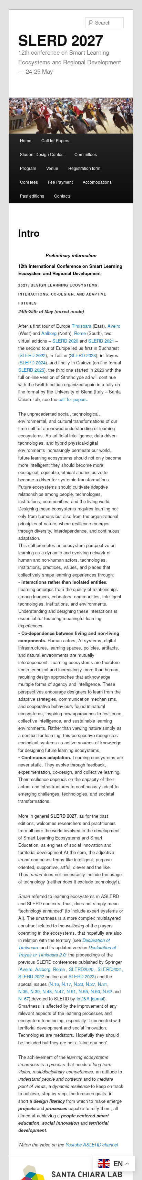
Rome (80, 333)
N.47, (59, 991)
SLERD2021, (110, 969)
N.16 (54, 984)
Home (25, 140)
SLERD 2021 (101, 340)
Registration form (84, 168)
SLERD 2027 (60, 39)
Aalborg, (44, 969)
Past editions (32, 196)
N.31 (102, 984)
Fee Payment (60, 182)
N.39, (35, 991)
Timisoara (81, 326)
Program (28, 168)
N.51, (72, 991)
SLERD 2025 (31, 369)
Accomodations (97, 182)
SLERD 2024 (32, 362)
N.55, (84, 991)
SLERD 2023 (83, 355)
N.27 (90, 984)
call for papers (73, 399)
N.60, (96, 991)
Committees (85, 154)
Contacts (62, 196)
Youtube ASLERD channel (91, 1144)
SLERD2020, (82, 969)
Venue (52, 168)
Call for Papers (55, 140)
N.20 (78, 984)
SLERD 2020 (65, 340)
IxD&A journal (90, 998)
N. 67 (23, 998)
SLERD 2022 (32, 355)
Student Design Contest (42, 154)
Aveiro (114, 326)
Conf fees (29, 182)
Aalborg (49, 333)
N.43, (47, 991)
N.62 (107, 991)
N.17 (66, 984)
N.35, (23, 991)
